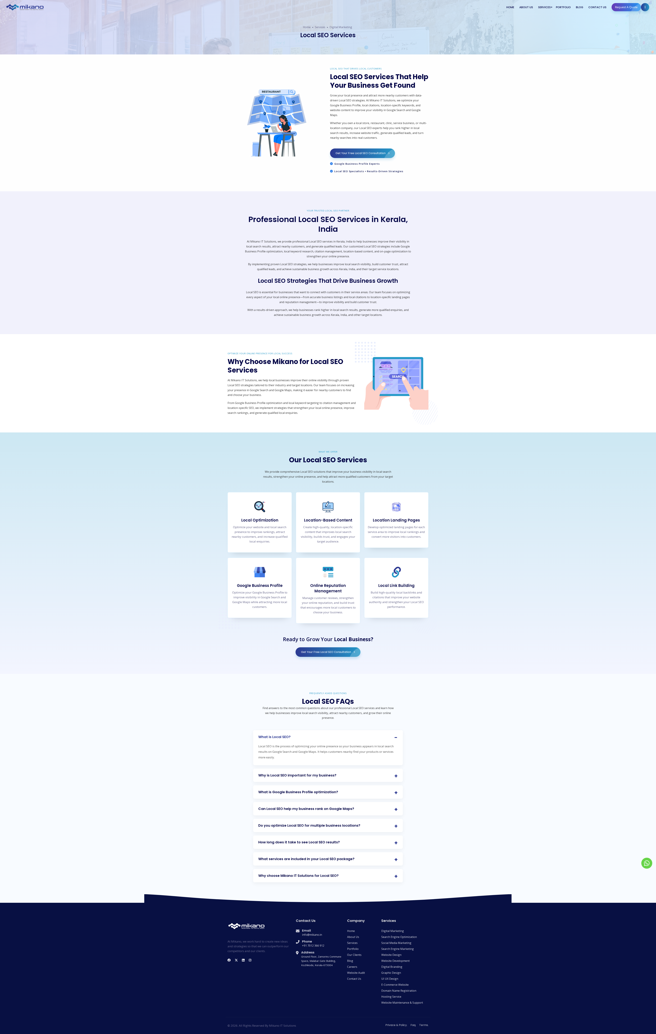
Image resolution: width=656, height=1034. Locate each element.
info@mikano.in (312, 935)
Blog (579, 7)
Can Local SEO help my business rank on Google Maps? (306, 808)
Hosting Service (391, 997)
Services (544, 7)
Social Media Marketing (396, 943)
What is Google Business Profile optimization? (298, 792)
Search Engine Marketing (397, 949)
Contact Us (597, 7)
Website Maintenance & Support (402, 1002)
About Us (526, 7)
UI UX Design (389, 979)
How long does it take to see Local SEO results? (299, 842)
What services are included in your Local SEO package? (306, 859)
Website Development (395, 961)
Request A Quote (626, 7)
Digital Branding (391, 967)
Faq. (413, 1025)
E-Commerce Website (395, 985)
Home (510, 7)
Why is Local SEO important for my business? (297, 775)
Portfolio (563, 7)
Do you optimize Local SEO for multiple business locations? (309, 825)
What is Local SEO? (274, 737)
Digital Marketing (341, 27)
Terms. (423, 1025)
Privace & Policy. (396, 1025)
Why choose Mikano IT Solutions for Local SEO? (298, 875)
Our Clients (354, 955)
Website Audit (356, 973)
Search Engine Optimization (399, 937)
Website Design (391, 955)
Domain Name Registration (398, 991)
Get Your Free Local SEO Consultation (361, 153)
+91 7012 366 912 (313, 945)
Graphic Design (391, 973)
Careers (352, 967)
